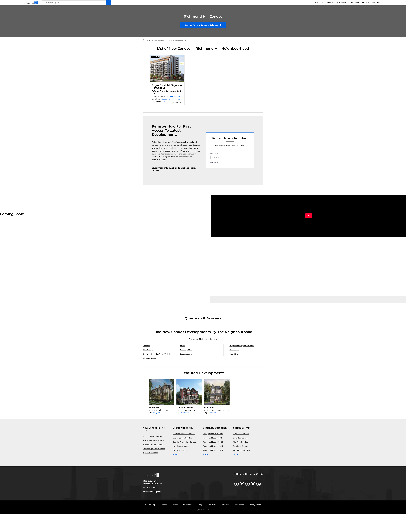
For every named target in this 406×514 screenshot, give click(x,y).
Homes (329, 3)
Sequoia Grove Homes (171, 99)
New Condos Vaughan (163, 40)
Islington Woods (149, 358)
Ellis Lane (209, 407)
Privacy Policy (255, 505)
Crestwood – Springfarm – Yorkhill (156, 354)
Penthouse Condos (241, 450)
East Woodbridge (187, 354)
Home (148, 40)
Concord (146, 346)
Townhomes (341, 3)
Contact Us (376, 3)
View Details (176, 103)
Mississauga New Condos (154, 449)
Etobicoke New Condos (153, 445)
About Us (211, 505)
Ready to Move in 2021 (212, 438)
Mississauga (186, 413)
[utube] (253, 484)
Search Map (150, 505)
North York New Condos (153, 440)
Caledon (212, 413)
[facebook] (236, 484)
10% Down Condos (181, 446)
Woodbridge (148, 350)
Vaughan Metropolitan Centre (242, 346)
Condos (318, 3)
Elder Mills (234, 354)
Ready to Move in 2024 (213, 450)
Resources (355, 3)
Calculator (225, 505)
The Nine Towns (184, 407)
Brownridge (234, 350)
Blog (200, 505)
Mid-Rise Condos (240, 442)
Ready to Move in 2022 (213, 442)
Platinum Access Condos (184, 434)
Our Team (365, 3)
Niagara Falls (158, 413)
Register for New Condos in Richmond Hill (203, 25)
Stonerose (154, 407)
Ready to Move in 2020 (213, 434)
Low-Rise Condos (240, 438)
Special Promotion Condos (184, 442)
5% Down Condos (180, 450)
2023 (165, 101)
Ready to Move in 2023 (213, 446)
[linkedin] (258, 484)
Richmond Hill (174, 97)
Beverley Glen (186, 350)
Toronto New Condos (152, 436)
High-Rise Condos (241, 434)
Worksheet (239, 505)
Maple (182, 346)
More (145, 457)
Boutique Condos (240, 446)
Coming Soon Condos (182, 438)
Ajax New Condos (150, 453)
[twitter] (242, 484)
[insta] (247, 484)
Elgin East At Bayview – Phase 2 (167, 86)
